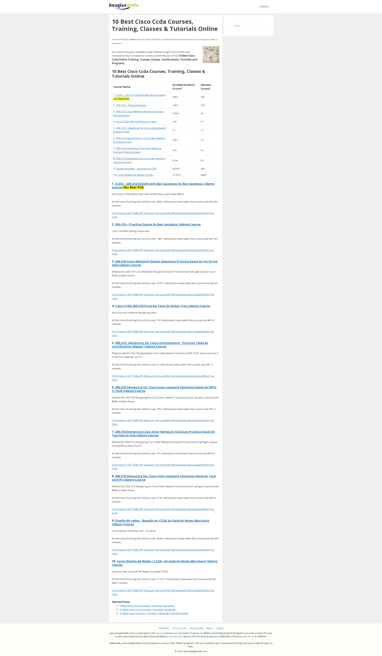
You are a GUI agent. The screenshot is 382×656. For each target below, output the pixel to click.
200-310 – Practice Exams (131, 105)
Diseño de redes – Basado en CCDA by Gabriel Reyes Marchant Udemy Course (161, 522)
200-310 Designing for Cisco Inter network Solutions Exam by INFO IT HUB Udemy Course (164, 389)
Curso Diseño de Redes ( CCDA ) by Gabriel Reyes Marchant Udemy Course (164, 563)
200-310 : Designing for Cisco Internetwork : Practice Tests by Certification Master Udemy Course (160, 344)
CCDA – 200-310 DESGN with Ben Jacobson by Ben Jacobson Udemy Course (163, 185)
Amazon (160, 633)
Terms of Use (179, 628)
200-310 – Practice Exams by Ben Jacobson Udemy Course (158, 224)
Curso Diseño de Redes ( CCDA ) (135, 175)
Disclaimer (164, 628)
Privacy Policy (197, 628)
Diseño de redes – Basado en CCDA (136, 168)
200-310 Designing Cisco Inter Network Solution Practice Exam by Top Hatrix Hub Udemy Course (163, 433)
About (210, 628)
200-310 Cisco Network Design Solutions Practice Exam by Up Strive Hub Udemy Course (165, 263)
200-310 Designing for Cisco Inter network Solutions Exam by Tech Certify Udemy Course (164, 478)
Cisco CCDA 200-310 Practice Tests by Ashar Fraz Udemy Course (162, 306)
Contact (264, 6)
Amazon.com (175, 636)
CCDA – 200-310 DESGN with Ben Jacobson (141, 95)
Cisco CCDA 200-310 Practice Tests (136, 121)
